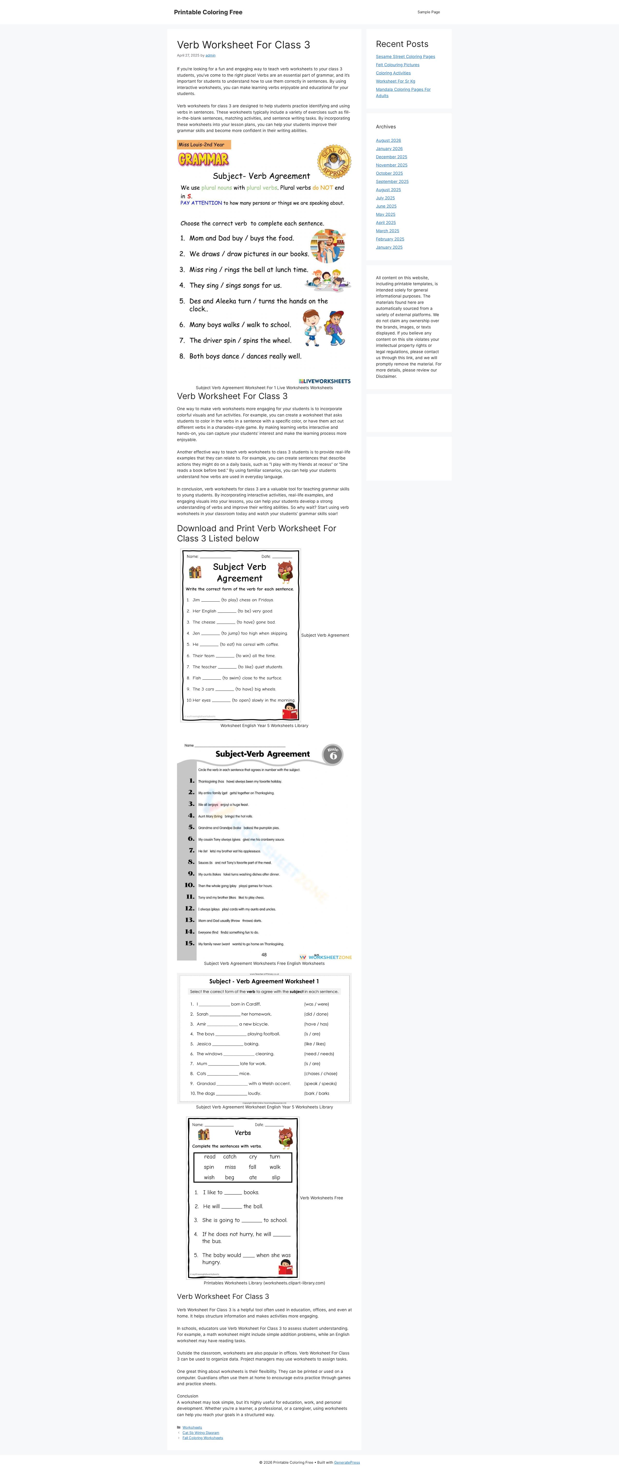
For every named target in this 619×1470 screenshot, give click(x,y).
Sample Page (429, 12)
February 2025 (390, 239)
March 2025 (387, 230)
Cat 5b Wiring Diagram (201, 1433)
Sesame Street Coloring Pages (405, 56)
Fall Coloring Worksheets (203, 1438)
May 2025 (385, 214)
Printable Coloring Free (208, 12)
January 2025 (389, 247)
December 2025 (391, 156)
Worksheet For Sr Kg (395, 81)
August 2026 (388, 140)
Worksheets (192, 1427)
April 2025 (386, 222)
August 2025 (388, 189)
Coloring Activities (393, 73)
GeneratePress (347, 1462)
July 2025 (385, 198)
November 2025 (391, 165)
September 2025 (392, 181)
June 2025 (386, 206)
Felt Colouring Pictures (398, 64)
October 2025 (389, 173)
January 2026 (389, 148)
